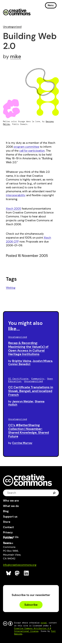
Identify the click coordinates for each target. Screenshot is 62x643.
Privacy (8, 532)
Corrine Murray (22, 443)
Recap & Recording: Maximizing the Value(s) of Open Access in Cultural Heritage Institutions (28, 348)
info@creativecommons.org (19, 564)
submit (54, 492)
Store (6, 522)
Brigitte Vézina (21, 361)
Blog (6, 511)
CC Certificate (18, 378)
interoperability (16, 195)
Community (37, 378)
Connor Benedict (19, 364)
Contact (8, 527)
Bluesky (8, 573)
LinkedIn (26, 573)
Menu (51, 5)
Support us (10, 516)
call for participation (32, 150)
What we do (11, 506)
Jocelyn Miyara (42, 361)
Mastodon (17, 573)
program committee (26, 147)
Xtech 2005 (13, 208)
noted (43, 623)
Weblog (10, 288)
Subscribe (30, 605)
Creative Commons (17, 12)
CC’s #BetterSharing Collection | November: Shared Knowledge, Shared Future (28, 430)
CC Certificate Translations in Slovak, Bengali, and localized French (30, 391)
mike (15, 56)
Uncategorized (12, 27)
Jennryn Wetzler (22, 401)
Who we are (11, 500)
